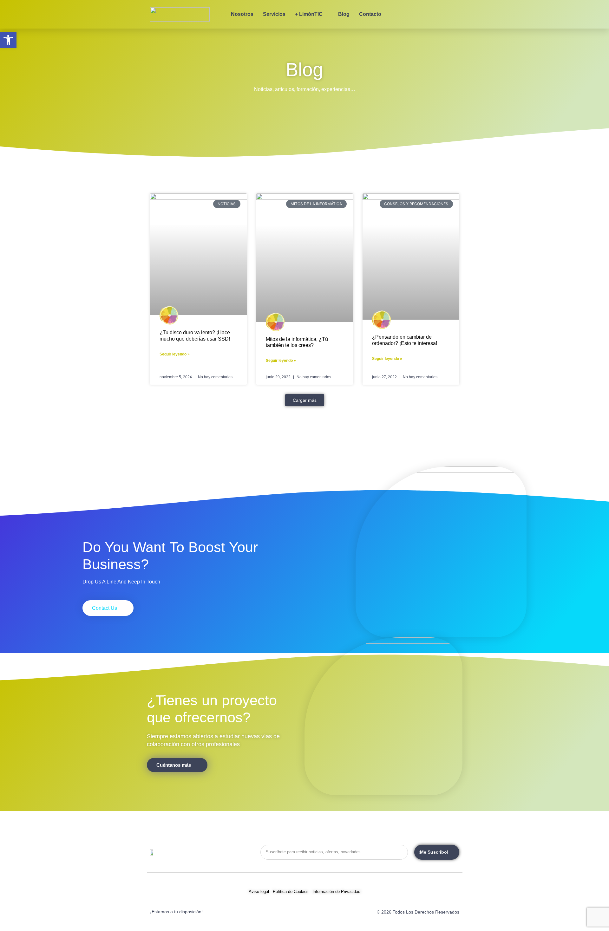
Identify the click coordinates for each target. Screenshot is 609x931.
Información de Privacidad (336, 891)
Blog (344, 14)
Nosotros (242, 14)
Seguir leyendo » (175, 354)
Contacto (370, 14)
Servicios (274, 14)
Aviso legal (259, 891)
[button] (304, 400)
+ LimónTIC (309, 14)
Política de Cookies (291, 891)
